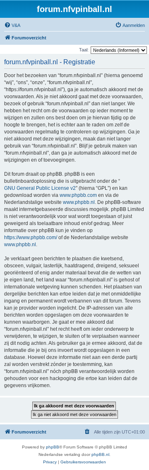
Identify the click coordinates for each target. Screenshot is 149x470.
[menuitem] (12, 25)
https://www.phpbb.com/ (30, 237)
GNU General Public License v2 (40, 188)
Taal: (84, 49)
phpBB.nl (100, 454)
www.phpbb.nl (79, 202)
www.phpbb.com (78, 195)
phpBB (52, 447)
